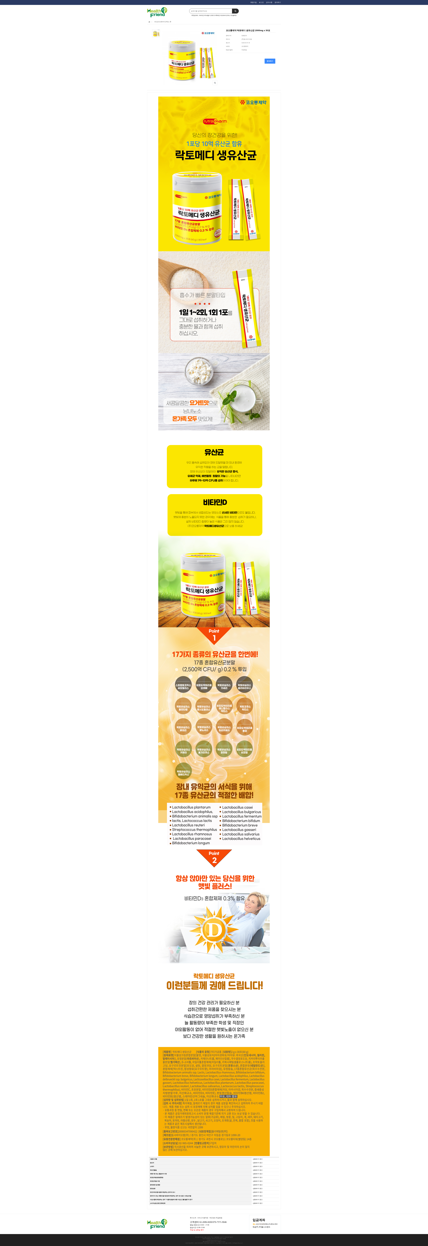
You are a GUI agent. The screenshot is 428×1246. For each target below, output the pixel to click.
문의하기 (278, 2)
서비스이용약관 (202, 1218)
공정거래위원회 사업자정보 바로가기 (205, 1243)
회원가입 (253, 2)
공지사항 (269, 2)
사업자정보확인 (189, 1243)
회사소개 (193, 1218)
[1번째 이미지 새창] (156, 33)
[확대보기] (215, 82)
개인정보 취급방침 (215, 1218)
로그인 (261, 2)
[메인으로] (149, 22)
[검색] (235, 11)
